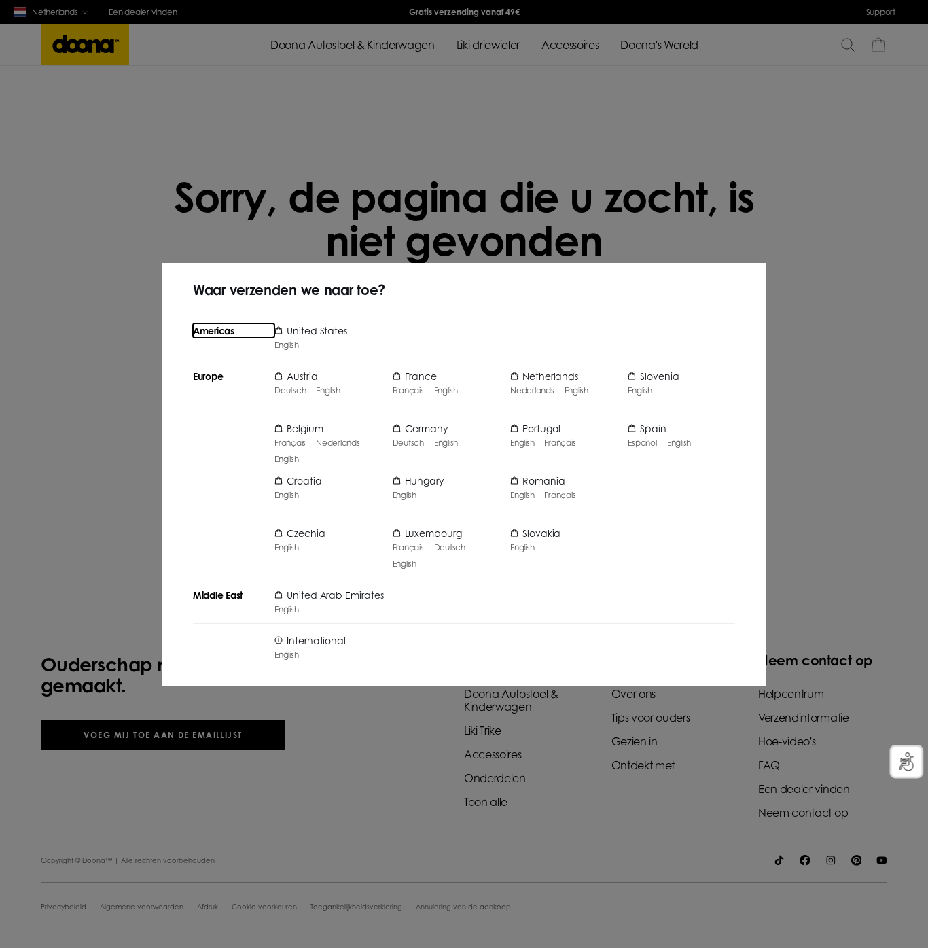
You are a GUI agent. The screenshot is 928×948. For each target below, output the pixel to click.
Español (642, 443)
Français (290, 443)
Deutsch (290, 391)
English (286, 345)
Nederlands (338, 443)
